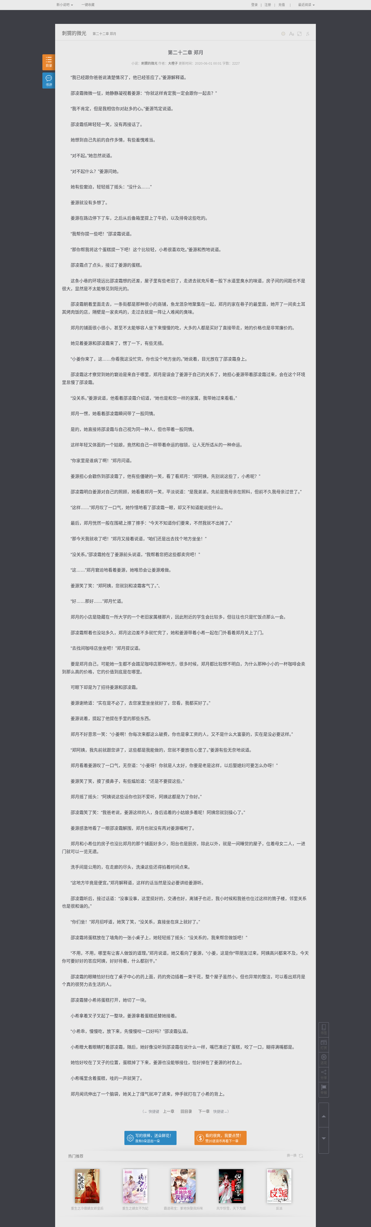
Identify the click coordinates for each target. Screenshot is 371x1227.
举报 (323, 1093)
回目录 (186, 1111)
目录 (49, 66)
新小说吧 (63, 5)
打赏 (323, 1048)
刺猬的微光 (74, 33)
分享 (323, 1078)
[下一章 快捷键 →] (324, 1139)
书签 (323, 1033)
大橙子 (173, 63)
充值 (281, 5)
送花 (323, 1063)
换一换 (293, 1155)
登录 (254, 5)
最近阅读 (304, 5)
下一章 (204, 1111)
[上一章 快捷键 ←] (324, 1115)
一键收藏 (88, 5)
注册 (268, 5)
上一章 (168, 1111)
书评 (49, 85)
